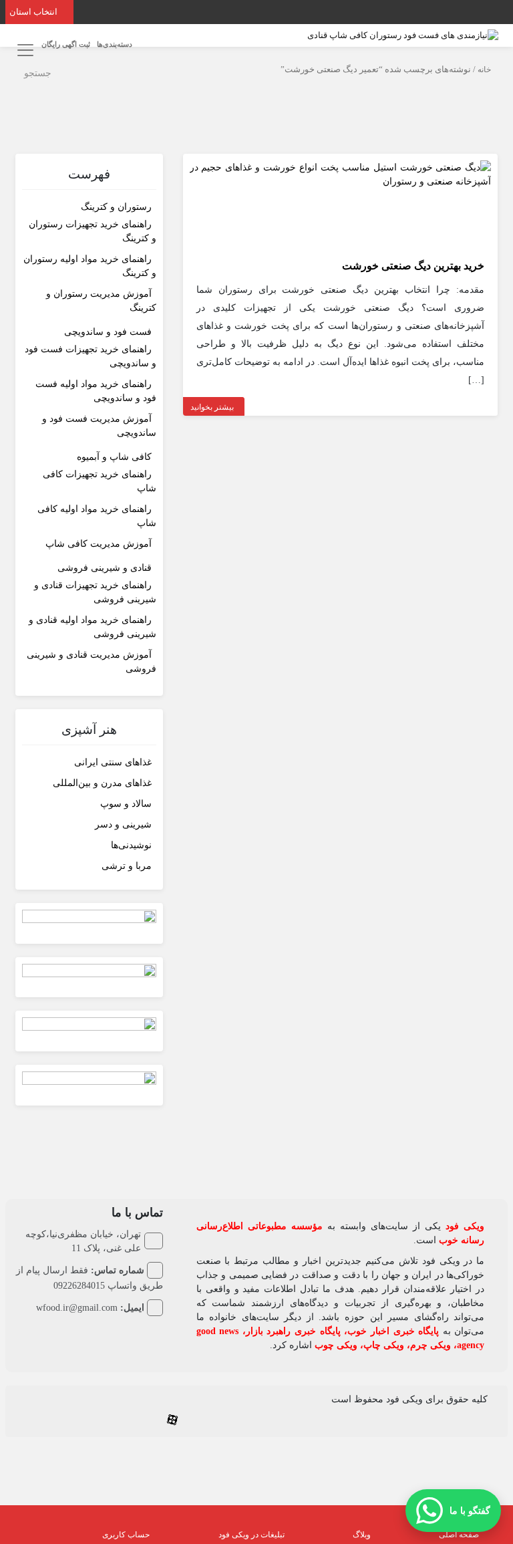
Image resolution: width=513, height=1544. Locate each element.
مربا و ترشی (127, 866)
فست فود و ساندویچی (108, 332)
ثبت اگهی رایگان (65, 44)
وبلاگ (362, 1534)
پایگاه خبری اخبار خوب (393, 1331)
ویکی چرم (430, 1345)
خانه (484, 69)
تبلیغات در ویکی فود (251, 1534)
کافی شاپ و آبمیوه (114, 457)
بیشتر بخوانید (212, 407)
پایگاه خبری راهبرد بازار (293, 1331)
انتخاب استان (34, 12)
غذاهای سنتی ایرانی (113, 762)
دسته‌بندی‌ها (114, 44)
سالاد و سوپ (126, 804)
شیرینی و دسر (123, 824)
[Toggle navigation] (23, 49)
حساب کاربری (126, 1534)
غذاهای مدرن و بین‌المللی (102, 783)
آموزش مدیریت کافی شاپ (98, 544)
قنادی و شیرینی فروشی (104, 568)
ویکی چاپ (383, 1345)
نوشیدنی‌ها (131, 845)
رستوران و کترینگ (116, 207)
